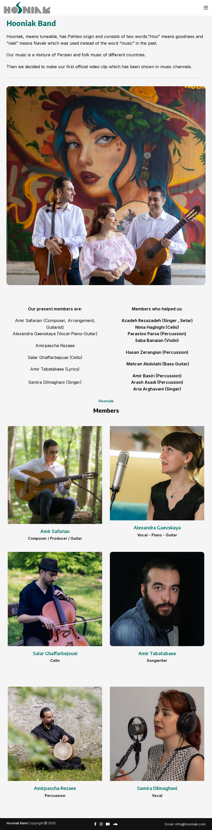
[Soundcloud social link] (115, 824)
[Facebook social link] (95, 824)
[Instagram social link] (101, 824)
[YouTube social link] (107, 824)
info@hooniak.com (190, 824)
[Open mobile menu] (206, 8)
